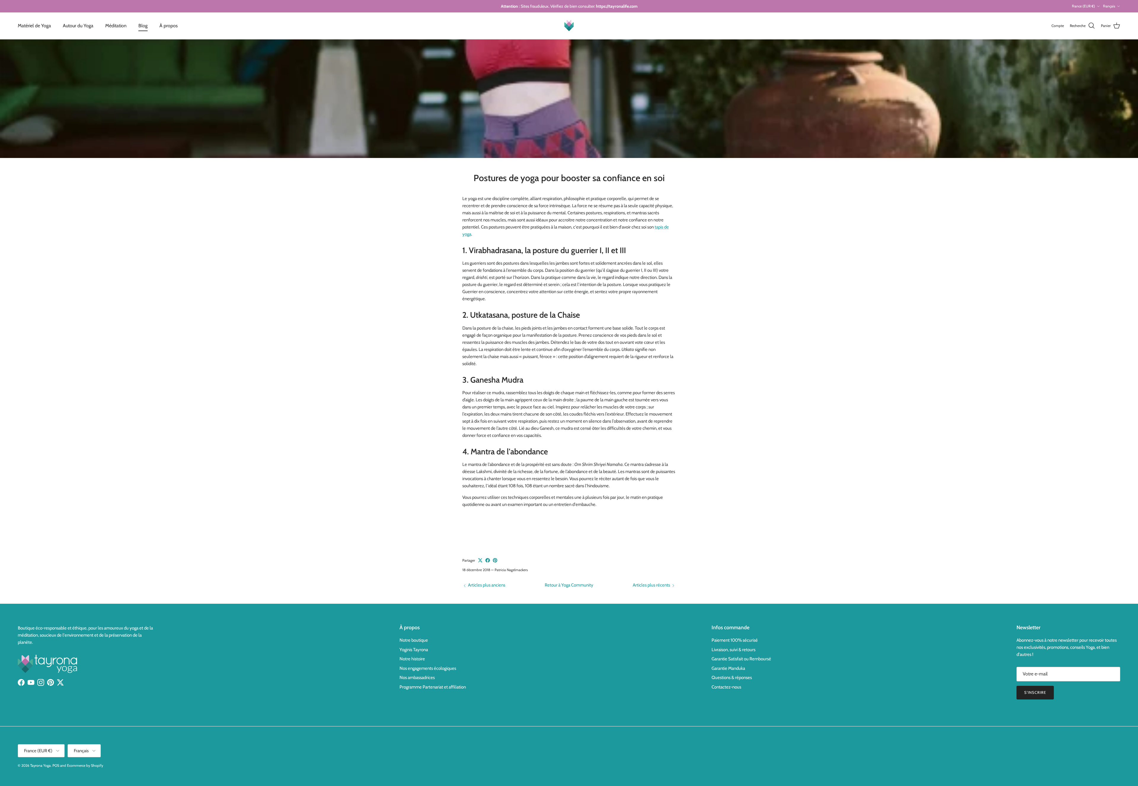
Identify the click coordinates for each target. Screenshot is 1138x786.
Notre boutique (413, 640)
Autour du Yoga (78, 25)
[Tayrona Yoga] (569, 25)
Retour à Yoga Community (569, 585)
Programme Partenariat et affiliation (432, 687)
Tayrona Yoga (40, 765)
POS (55, 765)
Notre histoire (412, 659)
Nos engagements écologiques (427, 668)
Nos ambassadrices (417, 677)
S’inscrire (1035, 692)
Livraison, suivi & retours (733, 649)
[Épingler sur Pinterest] (495, 560)
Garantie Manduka (728, 668)
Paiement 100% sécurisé (735, 640)
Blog (143, 25)
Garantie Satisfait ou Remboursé (741, 659)
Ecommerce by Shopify (85, 765)
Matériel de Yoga (34, 25)
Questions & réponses (732, 677)
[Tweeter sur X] (480, 560)
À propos (168, 25)
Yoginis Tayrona (413, 649)
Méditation (116, 25)
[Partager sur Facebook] (487, 560)
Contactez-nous (726, 687)
